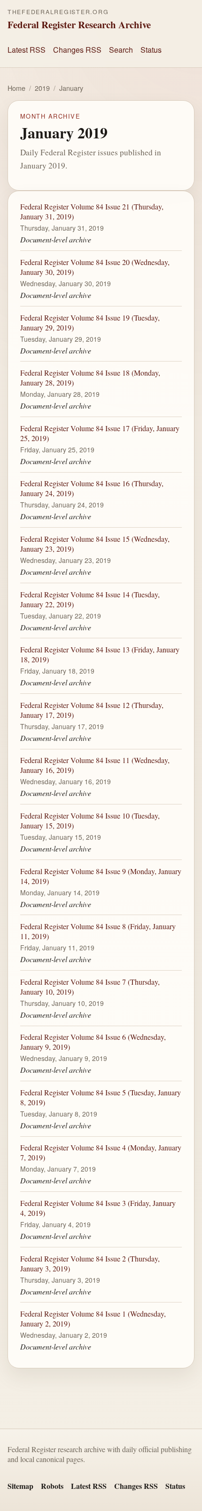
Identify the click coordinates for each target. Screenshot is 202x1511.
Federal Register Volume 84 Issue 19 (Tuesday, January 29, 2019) (90, 322)
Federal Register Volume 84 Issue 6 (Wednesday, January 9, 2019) (93, 1042)
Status (151, 49)
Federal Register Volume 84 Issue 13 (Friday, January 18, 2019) (99, 654)
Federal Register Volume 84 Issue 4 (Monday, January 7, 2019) (100, 1152)
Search (121, 49)
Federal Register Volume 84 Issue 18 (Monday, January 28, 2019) (90, 377)
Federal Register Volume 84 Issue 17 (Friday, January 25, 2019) (99, 432)
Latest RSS (27, 49)
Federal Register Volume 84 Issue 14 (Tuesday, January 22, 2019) (90, 599)
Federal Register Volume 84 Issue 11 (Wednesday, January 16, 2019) (95, 765)
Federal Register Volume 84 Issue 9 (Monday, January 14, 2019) (100, 875)
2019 (42, 88)
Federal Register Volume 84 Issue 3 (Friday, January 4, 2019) (98, 1208)
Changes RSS (77, 49)
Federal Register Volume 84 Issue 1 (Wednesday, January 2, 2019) (93, 1318)
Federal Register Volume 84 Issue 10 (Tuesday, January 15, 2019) (90, 820)
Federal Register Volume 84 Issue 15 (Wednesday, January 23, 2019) (95, 544)
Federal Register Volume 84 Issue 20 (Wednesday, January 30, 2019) (95, 267)
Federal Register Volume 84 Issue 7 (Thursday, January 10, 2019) (90, 986)
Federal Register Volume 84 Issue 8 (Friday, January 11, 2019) (98, 931)
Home (16, 88)
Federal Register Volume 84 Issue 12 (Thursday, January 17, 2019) (91, 709)
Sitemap (20, 1485)
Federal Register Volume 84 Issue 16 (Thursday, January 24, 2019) (91, 488)
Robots (52, 1485)
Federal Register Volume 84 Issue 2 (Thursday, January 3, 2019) (90, 1263)
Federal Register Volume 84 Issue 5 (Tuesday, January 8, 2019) (100, 1097)
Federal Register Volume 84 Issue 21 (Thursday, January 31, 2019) (91, 211)
